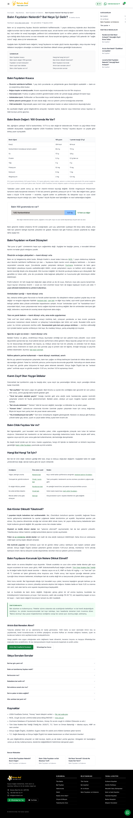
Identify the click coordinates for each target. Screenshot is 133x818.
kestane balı (42, 301)
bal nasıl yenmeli (36, 350)
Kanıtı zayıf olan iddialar (18, 65)
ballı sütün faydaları (70, 491)
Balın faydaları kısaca (17, 57)
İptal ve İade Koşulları (112, 792)
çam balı (51, 301)
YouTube (34, 800)
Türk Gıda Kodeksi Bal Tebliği (83, 567)
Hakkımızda (60, 788)
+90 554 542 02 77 (16, 793)
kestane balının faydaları (83, 475)
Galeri (58, 792)
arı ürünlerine (20, 537)
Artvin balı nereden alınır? (62, 65)
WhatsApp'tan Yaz (17, 800)
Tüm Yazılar (84, 781)
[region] (51, 158)
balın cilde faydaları (23, 445)
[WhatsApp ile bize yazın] (127, 812)
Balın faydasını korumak (61, 63)
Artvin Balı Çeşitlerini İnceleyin (20, 647)
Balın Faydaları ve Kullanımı (34, 12)
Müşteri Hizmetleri (111, 803)
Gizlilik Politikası (110, 785)
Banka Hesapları (110, 799)
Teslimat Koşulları (111, 796)
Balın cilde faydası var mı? (19, 68)
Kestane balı (36, 475)
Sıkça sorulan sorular (60, 68)
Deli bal (34, 496)
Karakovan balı (37, 486)
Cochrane (69, 265)
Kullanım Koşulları (111, 781)
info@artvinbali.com (16, 795)
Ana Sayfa (10, 12)
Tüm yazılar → (105, 25)
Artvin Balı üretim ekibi (22, 23)
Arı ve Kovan (85, 788)
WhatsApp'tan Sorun (44, 647)
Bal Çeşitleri (85, 785)
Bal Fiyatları (60, 785)
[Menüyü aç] (8, 4)
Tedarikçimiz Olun (62, 803)
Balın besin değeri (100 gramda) (20, 60)
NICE (70, 259)
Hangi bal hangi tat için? (61, 57)
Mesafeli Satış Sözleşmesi (113, 788)
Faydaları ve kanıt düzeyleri (19, 63)
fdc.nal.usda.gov (61, 714)
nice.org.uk (59, 718)
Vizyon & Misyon (61, 799)
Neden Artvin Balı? (62, 796)
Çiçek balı (35, 491)
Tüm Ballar (59, 781)
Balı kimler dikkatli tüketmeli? (63, 60)
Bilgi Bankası (20, 12)
